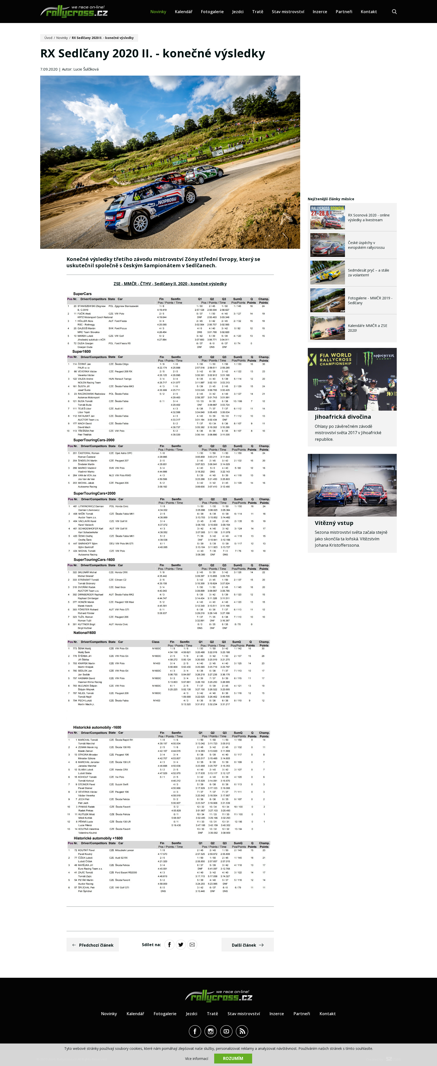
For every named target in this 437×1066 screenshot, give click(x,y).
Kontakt (369, 11)
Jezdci (238, 11)
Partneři (344, 11)
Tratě (257, 11)
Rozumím (233, 1058)
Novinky (158, 11)
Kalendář (183, 11)
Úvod (48, 38)
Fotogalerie (212, 11)
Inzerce (320, 11)
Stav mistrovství (288, 11)
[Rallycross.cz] (74, 11)
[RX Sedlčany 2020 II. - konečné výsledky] (170, 163)
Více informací (196, 1058)
